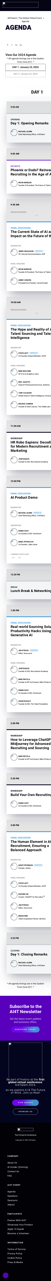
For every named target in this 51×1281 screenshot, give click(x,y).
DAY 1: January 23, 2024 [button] (25, 67)
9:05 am (15, 153)
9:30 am (15, 204)
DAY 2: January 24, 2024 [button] (26, 74)
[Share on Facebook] (7, 45)
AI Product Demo (24, 497)
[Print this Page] (20, 45)
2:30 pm (15, 778)
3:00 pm (15, 825)
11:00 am (16, 426)
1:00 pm (15, 610)
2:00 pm (15, 723)
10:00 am (16, 302)
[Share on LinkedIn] (16, 45)
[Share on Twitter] (12, 45)
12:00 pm (15, 481)
